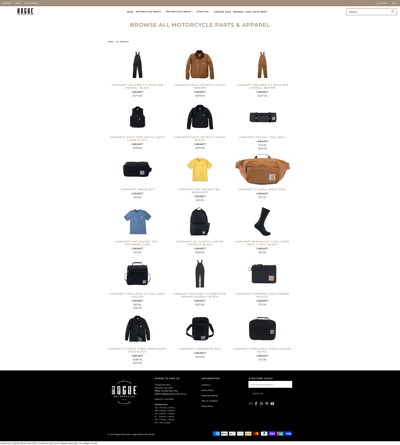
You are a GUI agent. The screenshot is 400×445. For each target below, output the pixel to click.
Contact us (206, 385)
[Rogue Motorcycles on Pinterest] (267, 404)
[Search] (393, 11)
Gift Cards (31, 3)
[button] (150, 12)
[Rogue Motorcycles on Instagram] (261, 404)
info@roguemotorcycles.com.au (173, 394)
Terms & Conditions (210, 401)
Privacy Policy (207, 406)
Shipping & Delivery (210, 395)
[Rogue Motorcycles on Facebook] (256, 404)
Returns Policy (207, 390)
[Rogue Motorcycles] (25, 12)
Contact (7, 3)
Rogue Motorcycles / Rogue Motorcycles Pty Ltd (134, 434)
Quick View (137, 71)
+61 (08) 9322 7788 (169, 391)
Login (383, 3)
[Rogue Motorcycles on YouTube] (272, 404)
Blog (18, 3)
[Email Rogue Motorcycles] (250, 404)
